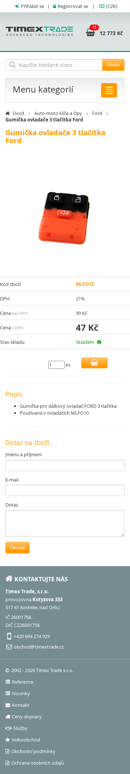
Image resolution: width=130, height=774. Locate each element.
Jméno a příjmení (23, 454)
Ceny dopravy (27, 716)
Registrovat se (73, 6)
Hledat (113, 64)
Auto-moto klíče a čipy (58, 113)
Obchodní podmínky (33, 751)
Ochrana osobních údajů (37, 763)
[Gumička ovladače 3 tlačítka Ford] (65, 217)
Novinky (21, 693)
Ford (97, 113)
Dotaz (11, 504)
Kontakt (20, 705)
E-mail (11, 479)
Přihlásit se (32, 6)
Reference (22, 682)
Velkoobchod (26, 739)
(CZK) (111, 6)
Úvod (18, 113)
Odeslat (17, 547)
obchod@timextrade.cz (39, 646)
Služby (20, 728)
